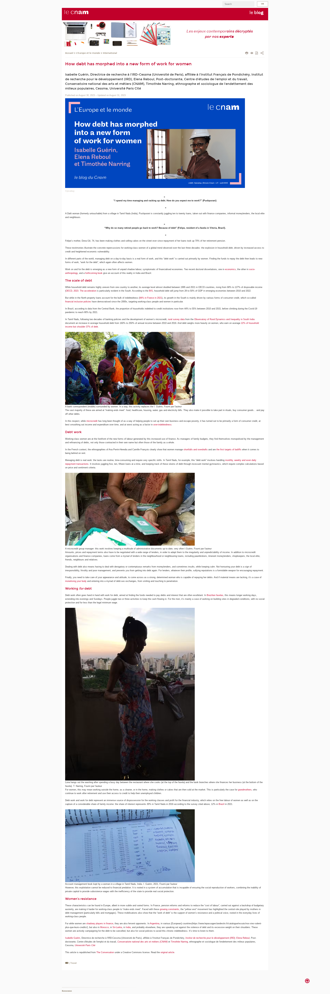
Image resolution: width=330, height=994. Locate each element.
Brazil (221, 804)
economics (230, 269)
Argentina (154, 923)
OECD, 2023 (72, 290)
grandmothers (245, 789)
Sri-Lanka (117, 927)
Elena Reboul (243, 938)
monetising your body (75, 581)
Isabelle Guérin (72, 938)
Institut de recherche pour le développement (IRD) (210, 938)
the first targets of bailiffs (228, 449)
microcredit (91, 421)
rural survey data (176, 319)
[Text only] (251, 53)
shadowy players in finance (99, 923)
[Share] (262, 53)
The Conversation (105, 952)
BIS (151, 290)
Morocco (104, 927)
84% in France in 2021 (151, 298)
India (128, 927)
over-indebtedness (162, 424)
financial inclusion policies (78, 301)
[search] (238, 4)
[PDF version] (256, 53)
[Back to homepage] (82, 13)
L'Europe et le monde (88, 53)
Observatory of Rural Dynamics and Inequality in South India (224, 319)
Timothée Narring (179, 941)
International (110, 53)
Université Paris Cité (85, 945)
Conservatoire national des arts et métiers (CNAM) (142, 941)
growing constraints (169, 909)
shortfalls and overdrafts (196, 449)
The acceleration (88, 290)
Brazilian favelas (215, 595)
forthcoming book (93, 273)
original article (167, 952)
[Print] (246, 53)
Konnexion (67, 991)
